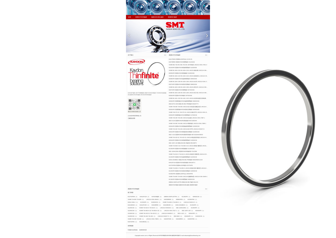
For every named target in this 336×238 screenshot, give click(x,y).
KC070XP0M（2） (133, 196)
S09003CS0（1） (197, 196)
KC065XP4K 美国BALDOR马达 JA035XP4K (181, 173)
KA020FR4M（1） (169, 219)
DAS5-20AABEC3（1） (181, 205)
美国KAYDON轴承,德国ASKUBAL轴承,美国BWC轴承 (183, 185)
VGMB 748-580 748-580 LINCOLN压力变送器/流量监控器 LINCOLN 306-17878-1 (191, 106)
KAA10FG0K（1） (145, 205)
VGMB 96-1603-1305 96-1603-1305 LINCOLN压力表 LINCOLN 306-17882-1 (190, 92)
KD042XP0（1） (193, 213)
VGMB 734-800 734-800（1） (136, 199)
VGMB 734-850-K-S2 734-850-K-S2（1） (150, 210)
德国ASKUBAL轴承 (157, 17)
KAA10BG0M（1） (168, 205)
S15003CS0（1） (200, 216)
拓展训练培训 (143, 230)
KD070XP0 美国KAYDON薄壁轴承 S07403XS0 (181, 90)
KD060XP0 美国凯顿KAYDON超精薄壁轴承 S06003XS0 (184, 101)
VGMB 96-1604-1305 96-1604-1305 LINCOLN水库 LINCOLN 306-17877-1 (189, 81)
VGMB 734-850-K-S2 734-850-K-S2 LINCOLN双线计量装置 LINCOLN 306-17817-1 (192, 146)
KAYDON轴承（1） (157, 196)
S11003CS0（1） (132, 207)
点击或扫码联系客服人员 (134, 115)
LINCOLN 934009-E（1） (169, 213)
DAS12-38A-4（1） (133, 202)
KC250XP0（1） (194, 205)
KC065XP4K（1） (193, 199)
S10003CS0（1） (156, 202)
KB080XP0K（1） (181, 199)
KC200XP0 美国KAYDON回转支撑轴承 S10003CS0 (183, 171)
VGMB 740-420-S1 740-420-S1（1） (149, 213)
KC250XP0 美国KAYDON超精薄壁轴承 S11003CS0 (183, 157)
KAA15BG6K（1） (133, 205)
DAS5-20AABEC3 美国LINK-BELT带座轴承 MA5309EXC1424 (186, 159)
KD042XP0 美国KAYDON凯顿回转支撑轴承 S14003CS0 (184, 132)
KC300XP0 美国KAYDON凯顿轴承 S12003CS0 (182, 148)
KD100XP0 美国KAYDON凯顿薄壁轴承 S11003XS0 (183, 67)
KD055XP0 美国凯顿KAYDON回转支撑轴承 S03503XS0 (184, 109)
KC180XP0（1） (186, 196)
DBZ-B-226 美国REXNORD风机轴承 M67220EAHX (183, 120)
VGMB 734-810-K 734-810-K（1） (148, 207)
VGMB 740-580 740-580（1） (136, 219)
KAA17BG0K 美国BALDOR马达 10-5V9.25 (180, 59)
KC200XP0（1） (144, 202)
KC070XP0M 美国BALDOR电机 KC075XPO (181, 165)
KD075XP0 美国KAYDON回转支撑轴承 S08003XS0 (183, 84)
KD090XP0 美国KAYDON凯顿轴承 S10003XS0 (181, 73)
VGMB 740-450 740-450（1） (147, 216)
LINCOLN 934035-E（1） (167, 207)
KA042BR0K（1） (157, 205)
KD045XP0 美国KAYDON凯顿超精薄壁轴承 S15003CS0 (184, 126)
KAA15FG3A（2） (145, 196)
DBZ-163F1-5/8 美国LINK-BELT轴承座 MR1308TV (183, 143)
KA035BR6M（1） (169, 199)
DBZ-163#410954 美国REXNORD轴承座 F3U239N (183, 151)
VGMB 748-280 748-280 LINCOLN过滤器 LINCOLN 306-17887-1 (187, 118)
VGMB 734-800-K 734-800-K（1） (172, 202)
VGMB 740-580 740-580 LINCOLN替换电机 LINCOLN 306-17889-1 (187, 123)
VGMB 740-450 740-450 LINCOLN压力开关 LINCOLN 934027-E (186, 129)
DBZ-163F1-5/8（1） (188, 210)
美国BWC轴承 (172, 17)
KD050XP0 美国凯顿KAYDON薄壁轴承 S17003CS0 (183, 115)
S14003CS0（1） (133, 216)
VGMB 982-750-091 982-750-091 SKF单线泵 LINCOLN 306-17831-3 (188, 64)
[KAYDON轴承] (168, 35)
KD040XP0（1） (200, 210)
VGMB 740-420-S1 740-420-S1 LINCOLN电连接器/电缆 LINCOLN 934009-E (190, 137)
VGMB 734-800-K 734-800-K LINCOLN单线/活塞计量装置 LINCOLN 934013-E (190, 168)
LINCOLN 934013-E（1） (191, 202)
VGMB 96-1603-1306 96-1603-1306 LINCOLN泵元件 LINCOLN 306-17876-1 (190, 87)
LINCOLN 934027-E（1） (165, 216)
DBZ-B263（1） (178, 216)
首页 (129, 17)
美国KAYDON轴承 (141, 17)
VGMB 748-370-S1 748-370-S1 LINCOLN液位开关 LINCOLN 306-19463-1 (189, 112)
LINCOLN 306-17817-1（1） (172, 210)
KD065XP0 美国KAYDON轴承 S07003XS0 (180, 95)
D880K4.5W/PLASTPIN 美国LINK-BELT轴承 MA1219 (183, 182)
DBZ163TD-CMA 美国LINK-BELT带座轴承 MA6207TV (183, 104)
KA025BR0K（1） (181, 219)
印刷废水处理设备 (133, 230)
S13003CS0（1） (133, 213)
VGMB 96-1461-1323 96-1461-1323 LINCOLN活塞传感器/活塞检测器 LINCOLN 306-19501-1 (194, 98)
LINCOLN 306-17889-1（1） (154, 219)
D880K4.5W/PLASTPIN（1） (172, 196)
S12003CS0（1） (133, 210)
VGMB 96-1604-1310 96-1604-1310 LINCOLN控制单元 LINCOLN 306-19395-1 (191, 76)
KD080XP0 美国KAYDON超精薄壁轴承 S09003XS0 (183, 78)
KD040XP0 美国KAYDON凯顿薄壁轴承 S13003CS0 (183, 140)
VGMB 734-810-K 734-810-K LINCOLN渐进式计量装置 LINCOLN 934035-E (190, 154)
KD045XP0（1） (189, 216)
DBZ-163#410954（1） (182, 207)
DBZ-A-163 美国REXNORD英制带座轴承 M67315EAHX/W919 (186, 134)
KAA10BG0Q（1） (144, 221)
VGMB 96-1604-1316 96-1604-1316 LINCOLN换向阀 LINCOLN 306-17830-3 (190, 70)
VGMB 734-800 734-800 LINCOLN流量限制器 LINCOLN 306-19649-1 (188, 176)
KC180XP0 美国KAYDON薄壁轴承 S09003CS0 (182, 179)
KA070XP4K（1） (133, 221)
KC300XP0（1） (195, 207)
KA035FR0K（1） (193, 219)
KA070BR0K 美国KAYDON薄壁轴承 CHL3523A (182, 62)
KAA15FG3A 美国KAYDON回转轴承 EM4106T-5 (182, 162)
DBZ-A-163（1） (182, 213)
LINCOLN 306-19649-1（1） (154, 199)
